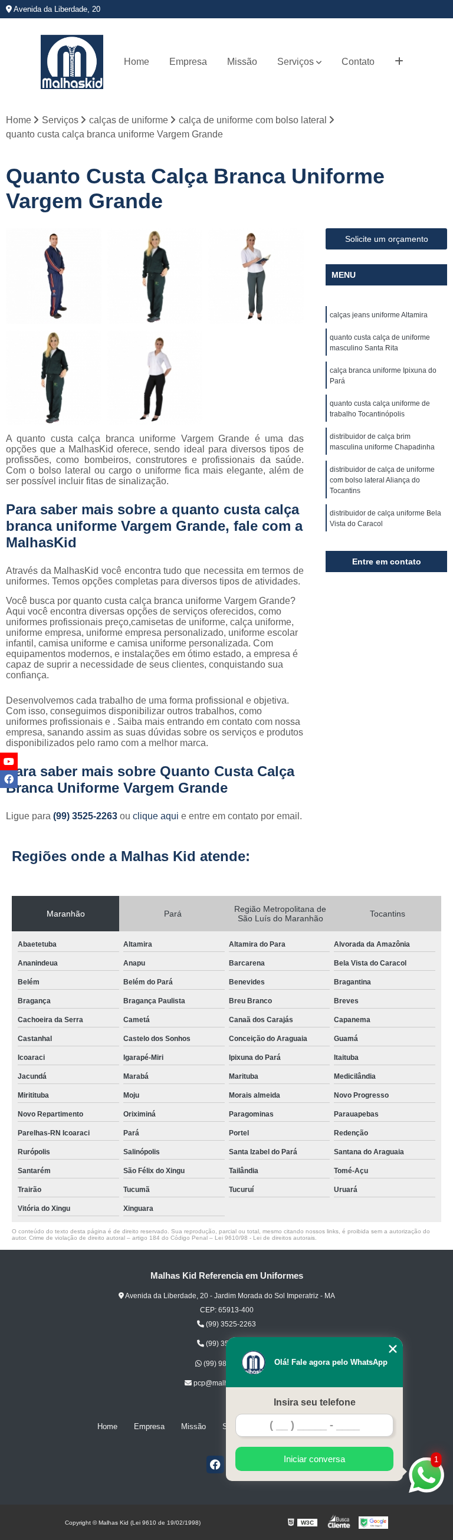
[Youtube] (9, 761)
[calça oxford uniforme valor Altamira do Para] (256, 276)
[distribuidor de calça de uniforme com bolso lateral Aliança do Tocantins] (53, 276)
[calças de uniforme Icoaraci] (155, 276)
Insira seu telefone (315, 1402)
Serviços (295, 62)
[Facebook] (215, 1464)
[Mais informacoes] (399, 62)
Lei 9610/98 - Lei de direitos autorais (265, 1237)
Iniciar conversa (314, 1459)
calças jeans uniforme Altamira (379, 315)
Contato (358, 62)
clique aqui (156, 816)
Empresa (188, 62)
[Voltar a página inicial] (72, 62)
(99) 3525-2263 (86, 816)
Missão (242, 62)
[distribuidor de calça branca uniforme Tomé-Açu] (155, 377)
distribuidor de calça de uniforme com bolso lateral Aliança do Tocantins (382, 480)
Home (136, 62)
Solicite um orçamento (386, 239)
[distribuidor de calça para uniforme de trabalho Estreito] (53, 377)
